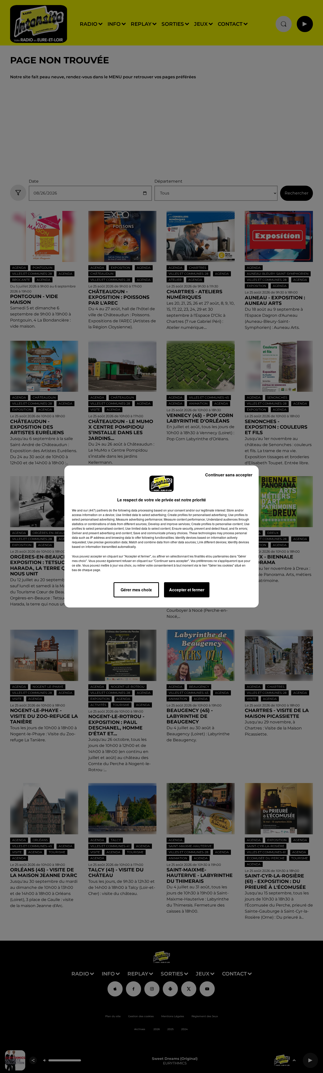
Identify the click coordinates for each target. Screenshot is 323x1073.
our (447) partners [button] (95, 510)
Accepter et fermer (186, 590)
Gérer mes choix (136, 590)
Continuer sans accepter (228, 475)
